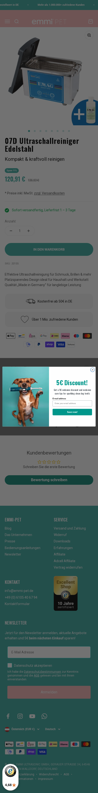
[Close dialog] (92, 370)
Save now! (72, 412)
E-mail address (59, 399)
